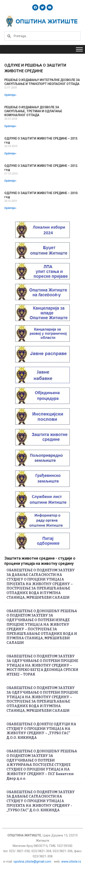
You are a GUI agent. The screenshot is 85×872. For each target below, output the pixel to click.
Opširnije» (10, 95)
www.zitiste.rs (71, 861)
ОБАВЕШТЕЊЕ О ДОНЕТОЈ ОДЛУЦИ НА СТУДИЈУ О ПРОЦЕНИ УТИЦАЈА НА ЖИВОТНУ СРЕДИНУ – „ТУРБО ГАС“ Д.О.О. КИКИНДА (41, 731)
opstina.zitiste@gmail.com (32, 861)
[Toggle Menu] (79, 49)
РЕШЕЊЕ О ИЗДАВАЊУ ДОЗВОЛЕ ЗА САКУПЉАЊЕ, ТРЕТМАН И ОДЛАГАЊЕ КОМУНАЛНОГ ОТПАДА (33, 111)
